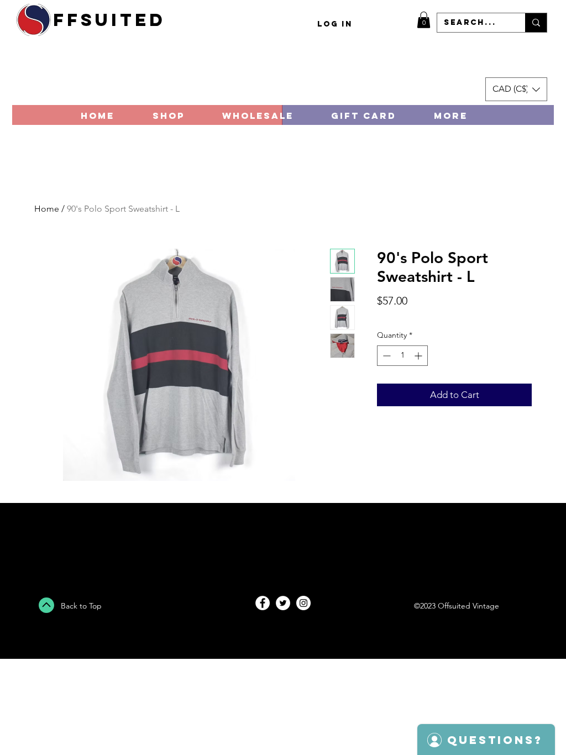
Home (46, 208)
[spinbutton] (402, 355)
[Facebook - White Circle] (262, 603)
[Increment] (419, 355)
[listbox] (516, 89)
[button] (424, 20)
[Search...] (536, 22)
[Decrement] (385, 355)
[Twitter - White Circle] (283, 603)
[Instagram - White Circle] (303, 603)
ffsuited (109, 20)
